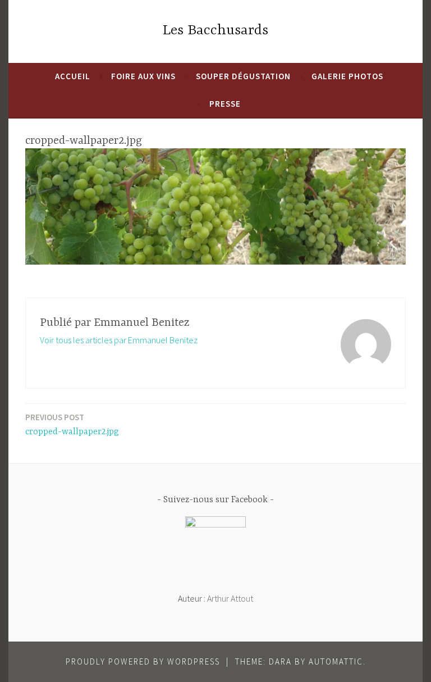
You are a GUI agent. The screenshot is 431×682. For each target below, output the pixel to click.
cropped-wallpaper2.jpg (72, 424)
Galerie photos (347, 76)
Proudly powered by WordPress (143, 661)
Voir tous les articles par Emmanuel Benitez (119, 339)
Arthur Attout (230, 598)
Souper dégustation (243, 76)
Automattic (336, 661)
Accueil (72, 76)
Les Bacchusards (215, 30)
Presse (225, 103)
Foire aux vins (143, 76)
